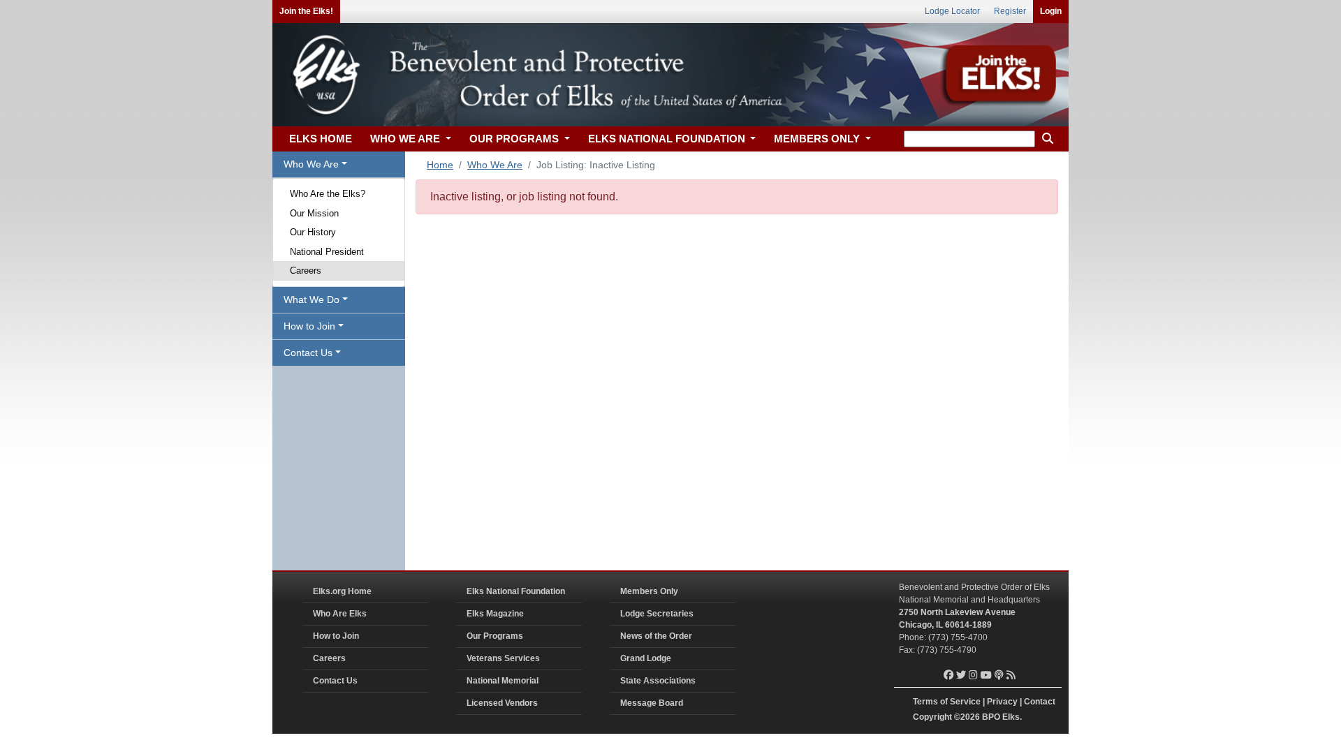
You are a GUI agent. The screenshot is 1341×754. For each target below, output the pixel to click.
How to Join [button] (309, 326)
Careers (305, 270)
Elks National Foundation (516, 591)
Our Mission (314, 213)
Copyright (932, 717)
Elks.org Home (342, 591)
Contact (1039, 702)
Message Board (651, 703)
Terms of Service (947, 702)
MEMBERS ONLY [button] (818, 139)
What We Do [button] (311, 299)
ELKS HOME (320, 139)
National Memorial (502, 681)
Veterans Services (503, 658)
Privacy (1002, 702)
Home (440, 164)
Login (1051, 11)
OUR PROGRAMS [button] (515, 139)
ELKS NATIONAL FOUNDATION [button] (668, 139)
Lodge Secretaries (657, 614)
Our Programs (495, 636)
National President (327, 251)
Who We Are (494, 164)
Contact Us (335, 681)
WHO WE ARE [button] (406, 139)
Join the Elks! (306, 11)
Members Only (649, 591)
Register (1010, 11)
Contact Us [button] (308, 352)
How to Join (336, 636)
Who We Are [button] (311, 164)
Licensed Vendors (502, 703)
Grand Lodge (645, 658)
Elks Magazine (495, 614)
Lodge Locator (952, 11)
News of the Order (656, 636)
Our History (313, 232)
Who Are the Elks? (327, 193)
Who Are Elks (340, 614)
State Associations (658, 681)
